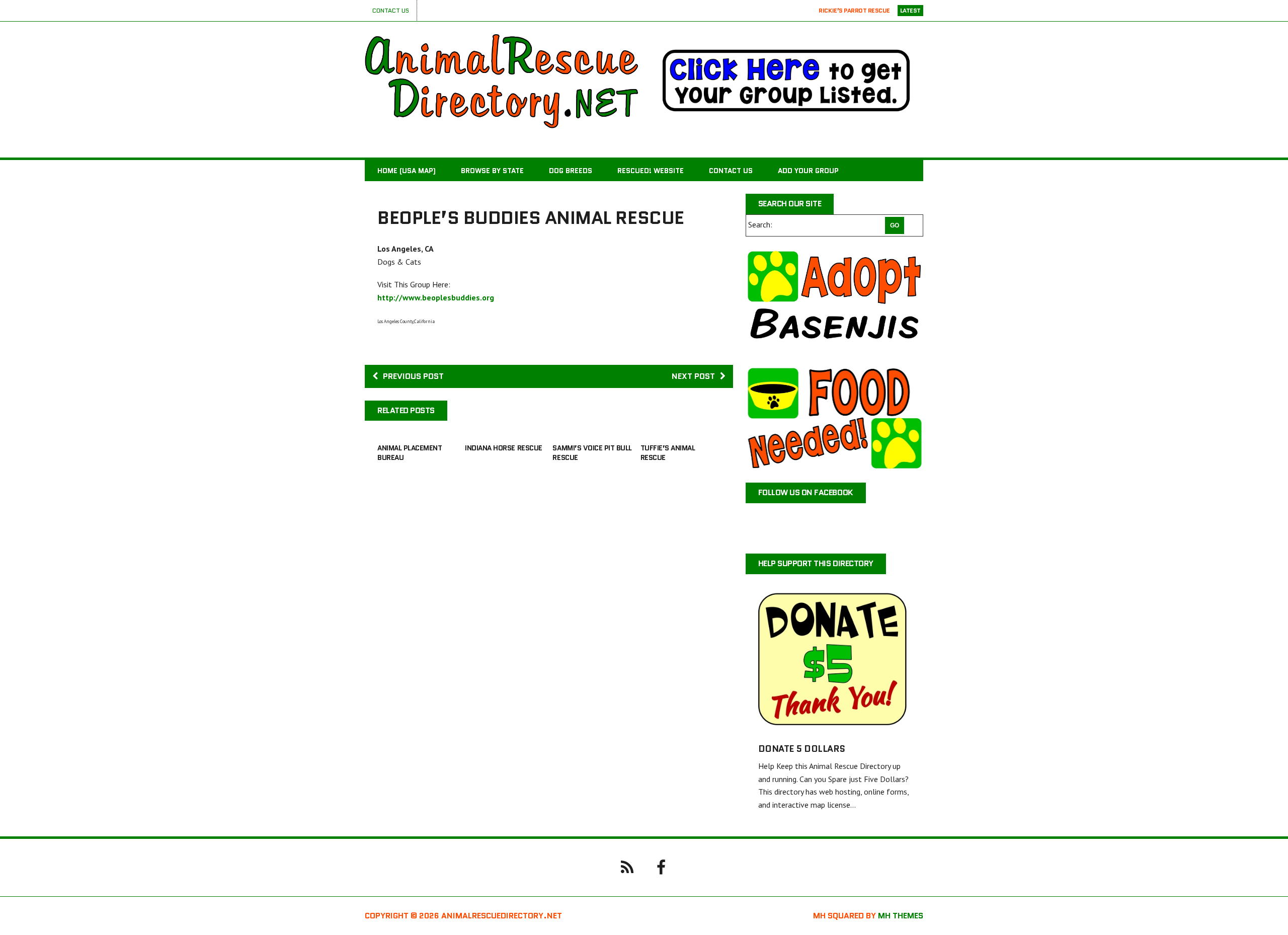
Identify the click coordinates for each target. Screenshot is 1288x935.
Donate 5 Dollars (801, 748)
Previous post (413, 376)
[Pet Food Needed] (834, 418)
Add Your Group (808, 171)
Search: (760, 224)
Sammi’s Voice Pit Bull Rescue (591, 452)
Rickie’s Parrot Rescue (854, 10)
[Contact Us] (627, 867)
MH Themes (900, 915)
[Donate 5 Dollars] (834, 724)
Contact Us (390, 10)
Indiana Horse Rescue (503, 448)
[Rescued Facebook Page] (661, 867)
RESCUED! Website (650, 171)
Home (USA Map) (406, 171)
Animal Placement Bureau (409, 452)
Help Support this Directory (815, 563)
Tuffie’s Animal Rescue (667, 452)
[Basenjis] (834, 301)
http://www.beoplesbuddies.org (435, 297)
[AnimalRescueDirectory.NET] (501, 81)
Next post (693, 376)
